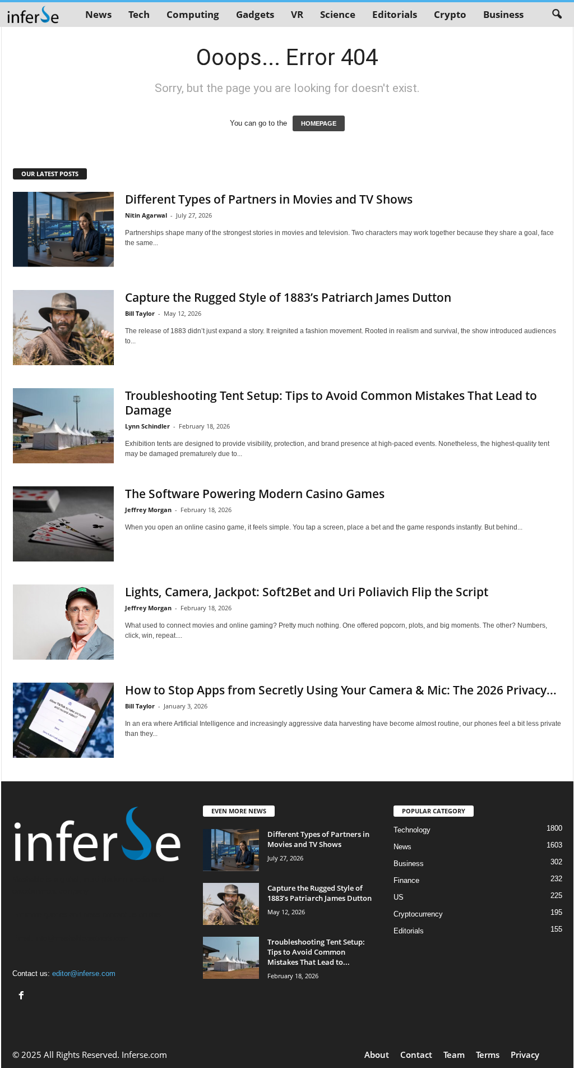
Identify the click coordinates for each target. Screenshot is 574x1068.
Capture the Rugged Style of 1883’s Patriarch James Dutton (288, 297)
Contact (416, 1054)
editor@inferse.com (83, 973)
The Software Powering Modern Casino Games (255, 493)
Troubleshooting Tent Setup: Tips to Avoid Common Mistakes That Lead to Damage (331, 403)
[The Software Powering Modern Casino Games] (63, 523)
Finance (406, 880)
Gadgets (255, 14)
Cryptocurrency (418, 914)
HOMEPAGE (318, 123)
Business (503, 14)
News (98, 14)
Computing (192, 14)
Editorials (394, 14)
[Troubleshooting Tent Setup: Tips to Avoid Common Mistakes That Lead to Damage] (63, 425)
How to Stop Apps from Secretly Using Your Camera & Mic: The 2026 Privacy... (341, 690)
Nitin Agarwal (146, 215)
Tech (139, 14)
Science (337, 14)
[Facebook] (22, 996)
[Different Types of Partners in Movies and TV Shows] (63, 229)
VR (297, 14)
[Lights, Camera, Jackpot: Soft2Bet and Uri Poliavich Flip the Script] (63, 622)
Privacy (525, 1054)
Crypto (450, 14)
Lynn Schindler (147, 426)
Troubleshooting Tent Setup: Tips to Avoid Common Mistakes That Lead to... (316, 952)
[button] (556, 14)
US (399, 897)
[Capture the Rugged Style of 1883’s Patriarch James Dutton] (63, 327)
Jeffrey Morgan (148, 509)
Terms (487, 1054)
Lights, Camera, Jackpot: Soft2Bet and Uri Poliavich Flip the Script (306, 592)
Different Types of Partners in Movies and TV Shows (269, 199)
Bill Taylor (140, 313)
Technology (412, 830)
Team (454, 1054)
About (376, 1054)
